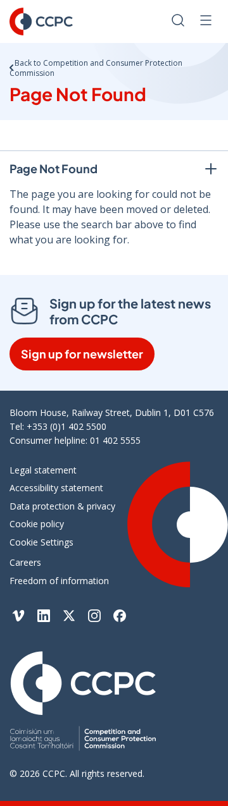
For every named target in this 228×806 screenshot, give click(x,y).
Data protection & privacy (62, 506)
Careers (25, 562)
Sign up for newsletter (82, 353)
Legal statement (43, 470)
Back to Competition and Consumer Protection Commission (96, 68)
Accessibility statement (56, 488)
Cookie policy (37, 524)
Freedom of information (59, 581)
